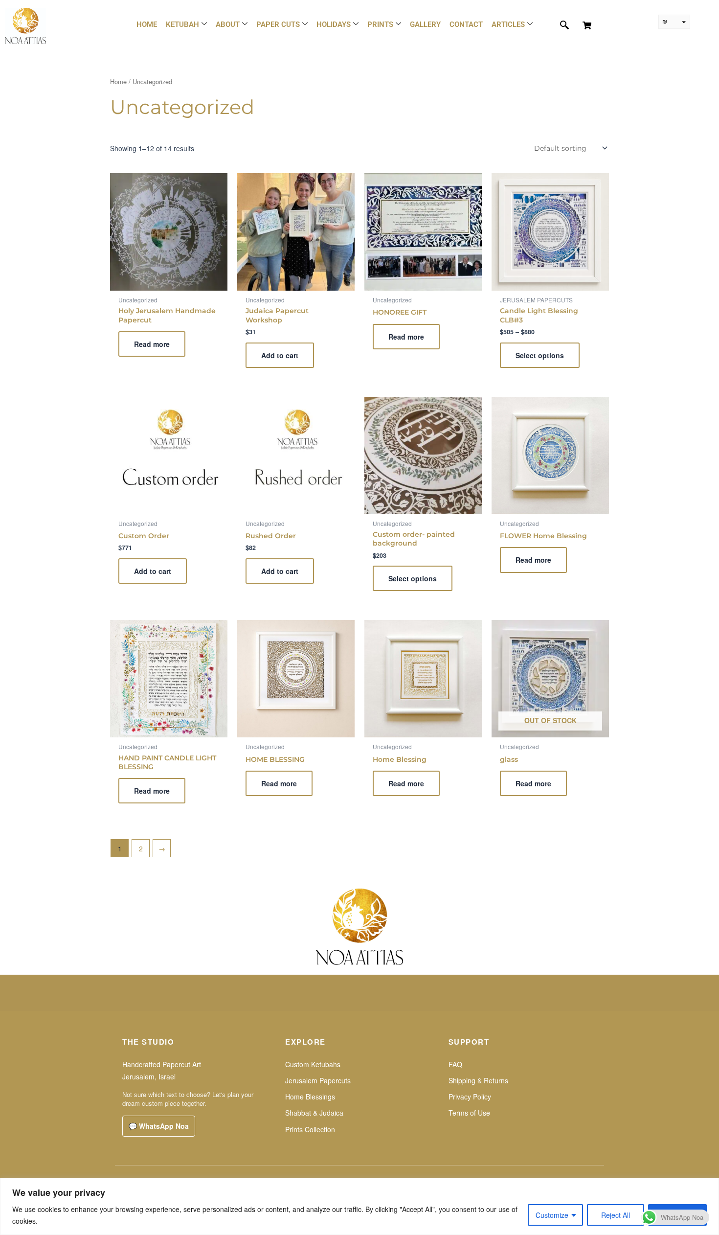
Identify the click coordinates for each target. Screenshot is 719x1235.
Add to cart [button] (279, 355)
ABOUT (228, 24)
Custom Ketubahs (312, 1064)
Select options (540, 355)
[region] (359, 1206)
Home (118, 81)
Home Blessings (310, 1096)
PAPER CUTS (278, 24)
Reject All (615, 1215)
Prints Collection (310, 1129)
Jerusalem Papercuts (318, 1080)
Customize (552, 1215)
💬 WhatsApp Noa (159, 1126)
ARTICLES (508, 24)
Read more (152, 344)
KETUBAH (182, 24)
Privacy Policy (470, 1096)
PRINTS (380, 24)
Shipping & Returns (478, 1080)
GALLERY (425, 24)
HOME (146, 24)
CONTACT (466, 24)
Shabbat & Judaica (314, 1113)
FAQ (455, 1064)
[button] (559, 25)
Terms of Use (469, 1113)
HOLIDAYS (333, 24)
